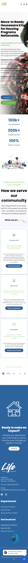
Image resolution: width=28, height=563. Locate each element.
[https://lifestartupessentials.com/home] (7, 4)
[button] (26, 4)
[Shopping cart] (24, 4)
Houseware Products (9, 525)
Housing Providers (8, 507)
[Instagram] (6, 494)
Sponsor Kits (5, 528)
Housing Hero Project (9, 513)
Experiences (5, 510)
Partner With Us (7, 531)
